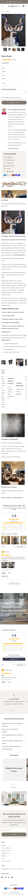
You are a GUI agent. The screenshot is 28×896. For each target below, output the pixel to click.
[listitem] (14, 1)
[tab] (13, 710)
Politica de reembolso (6, 848)
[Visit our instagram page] (5, 877)
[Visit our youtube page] (12, 877)
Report (9, 573)
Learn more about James (13, 148)
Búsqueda (3, 845)
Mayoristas (3, 855)
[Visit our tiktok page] (8, 877)
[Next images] (24, 540)
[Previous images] (3, 540)
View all (13, 787)
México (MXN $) (13, 885)
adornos (3, 75)
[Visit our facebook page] (2, 877)
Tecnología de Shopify (14, 892)
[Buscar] (26, 6)
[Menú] (2, 6)
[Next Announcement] (27, 2)
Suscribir (14, 834)
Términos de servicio (6, 853)
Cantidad (3, 83)
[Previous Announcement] (1, 2)
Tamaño (3, 68)
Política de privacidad (6, 850)
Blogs (2, 858)
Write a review (14, 659)
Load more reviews (14, 583)
